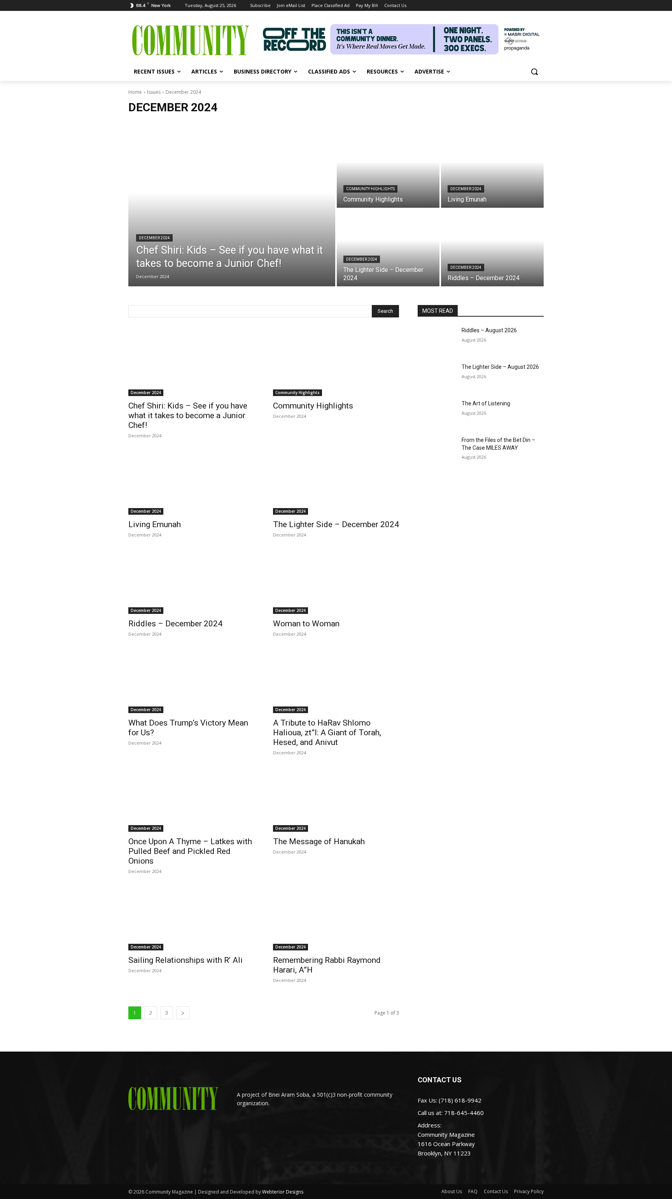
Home (135, 92)
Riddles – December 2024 (175, 623)
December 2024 (154, 238)
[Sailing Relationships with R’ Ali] (191, 918)
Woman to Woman (306, 623)
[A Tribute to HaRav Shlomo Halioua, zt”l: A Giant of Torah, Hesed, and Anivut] (336, 681)
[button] (534, 71)
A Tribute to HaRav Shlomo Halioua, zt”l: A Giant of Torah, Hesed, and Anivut (327, 732)
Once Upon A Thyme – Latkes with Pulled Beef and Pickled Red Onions (190, 851)
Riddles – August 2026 (489, 330)
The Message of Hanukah (319, 841)
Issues (154, 92)
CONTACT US (440, 1080)
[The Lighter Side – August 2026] (436, 376)
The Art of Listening (486, 403)
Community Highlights (370, 189)
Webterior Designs (282, 1191)
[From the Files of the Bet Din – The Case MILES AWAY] (436, 449)
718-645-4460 (464, 1113)
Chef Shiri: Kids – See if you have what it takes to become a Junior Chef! (187, 415)
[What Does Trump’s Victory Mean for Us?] (191, 681)
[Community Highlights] (388, 169)
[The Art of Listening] (436, 413)
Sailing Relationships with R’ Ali (185, 960)
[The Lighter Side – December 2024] (388, 247)
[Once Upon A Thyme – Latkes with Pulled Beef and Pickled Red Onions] (191, 800)
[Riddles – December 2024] (492, 247)
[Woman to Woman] (336, 582)
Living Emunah (154, 524)
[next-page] (182, 1012)
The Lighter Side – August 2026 (500, 367)
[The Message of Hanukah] (336, 800)
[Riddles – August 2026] (436, 340)
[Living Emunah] (492, 169)
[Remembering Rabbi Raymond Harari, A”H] (336, 918)
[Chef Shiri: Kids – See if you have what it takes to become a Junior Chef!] (231, 208)
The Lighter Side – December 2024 (336, 524)
